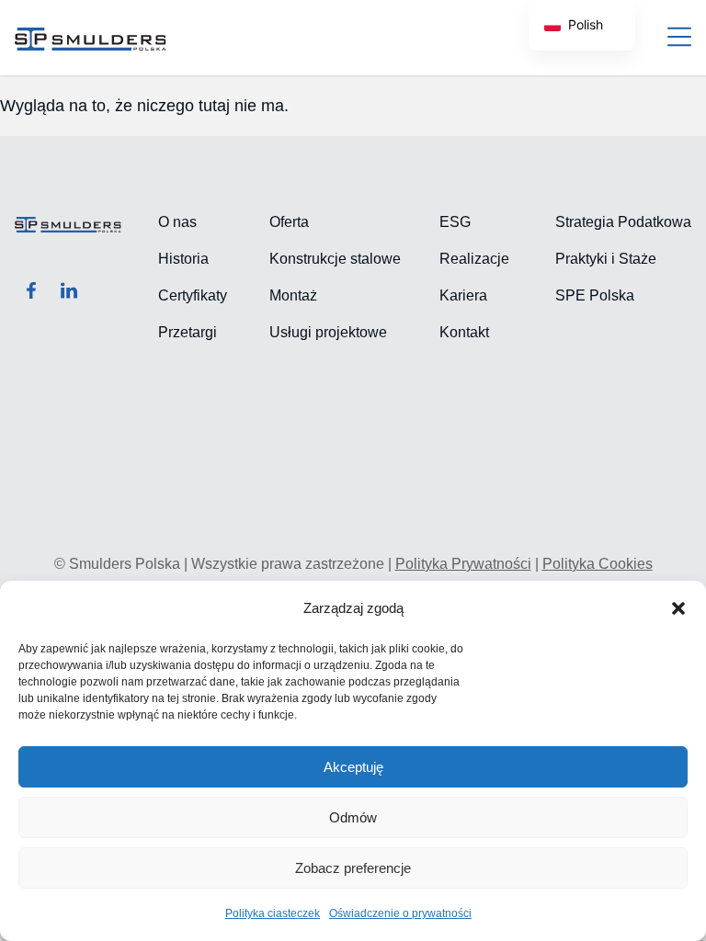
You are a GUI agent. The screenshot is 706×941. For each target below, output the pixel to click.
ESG (455, 222)
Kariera (463, 295)
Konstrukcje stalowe (335, 258)
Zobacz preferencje (353, 868)
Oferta (289, 222)
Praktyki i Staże (605, 258)
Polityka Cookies (597, 564)
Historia (183, 258)
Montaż (293, 295)
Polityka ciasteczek (272, 913)
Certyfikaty (192, 295)
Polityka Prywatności (463, 564)
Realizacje (474, 258)
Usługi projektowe (328, 332)
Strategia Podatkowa (623, 222)
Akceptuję (353, 767)
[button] (678, 608)
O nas (177, 222)
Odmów (353, 817)
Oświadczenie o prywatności (400, 913)
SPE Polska (594, 295)
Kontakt (464, 332)
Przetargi (187, 332)
